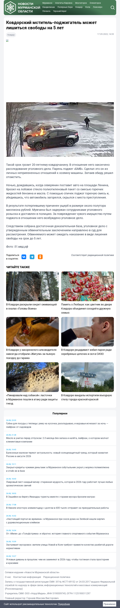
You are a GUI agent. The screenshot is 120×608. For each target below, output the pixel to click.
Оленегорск (95, 2)
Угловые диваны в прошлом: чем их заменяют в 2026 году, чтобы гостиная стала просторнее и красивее (57, 561)
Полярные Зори (65, 7)
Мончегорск (81, 2)
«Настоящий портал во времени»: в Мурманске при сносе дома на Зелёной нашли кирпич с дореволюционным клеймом (55, 520)
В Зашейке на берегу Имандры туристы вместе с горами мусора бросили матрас (50, 496)
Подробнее (64, 604)
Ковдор (79, 7)
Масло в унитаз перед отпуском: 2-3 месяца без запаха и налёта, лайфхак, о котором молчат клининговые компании (57, 439)
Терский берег (60, 11)
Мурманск (47, 2)
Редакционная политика (56, 577)
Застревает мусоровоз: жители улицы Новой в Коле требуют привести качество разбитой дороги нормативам (59, 546)
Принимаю (109, 604)
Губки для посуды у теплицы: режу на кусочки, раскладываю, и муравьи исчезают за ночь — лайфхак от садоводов (57, 425)
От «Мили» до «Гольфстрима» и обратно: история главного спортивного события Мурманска (57, 533)
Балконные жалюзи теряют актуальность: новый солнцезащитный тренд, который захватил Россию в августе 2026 (57, 454)
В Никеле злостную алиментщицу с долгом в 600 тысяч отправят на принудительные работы (57, 507)
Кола (87, 7)
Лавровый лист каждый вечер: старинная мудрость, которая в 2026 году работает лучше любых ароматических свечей (59, 483)
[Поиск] (112, 7)
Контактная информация (27, 577)
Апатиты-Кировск (63, 2)
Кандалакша (48, 7)
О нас (8, 577)
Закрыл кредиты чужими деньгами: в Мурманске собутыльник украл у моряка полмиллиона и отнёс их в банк (57, 469)
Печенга (46, 11)
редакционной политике (101, 255)
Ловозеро (97, 7)
